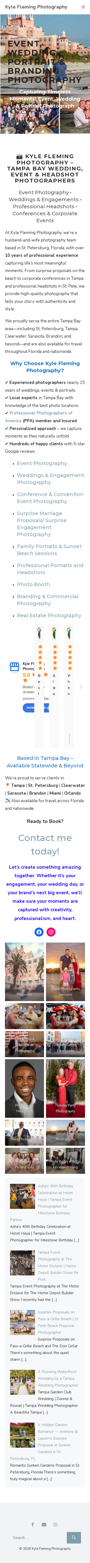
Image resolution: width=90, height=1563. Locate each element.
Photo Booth (33, 584)
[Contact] (44, 1525)
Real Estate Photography (49, 615)
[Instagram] (55, 1525)
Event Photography (42, 463)
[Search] (74, 1537)
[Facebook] (33, 1525)
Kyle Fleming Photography (36, 7)
